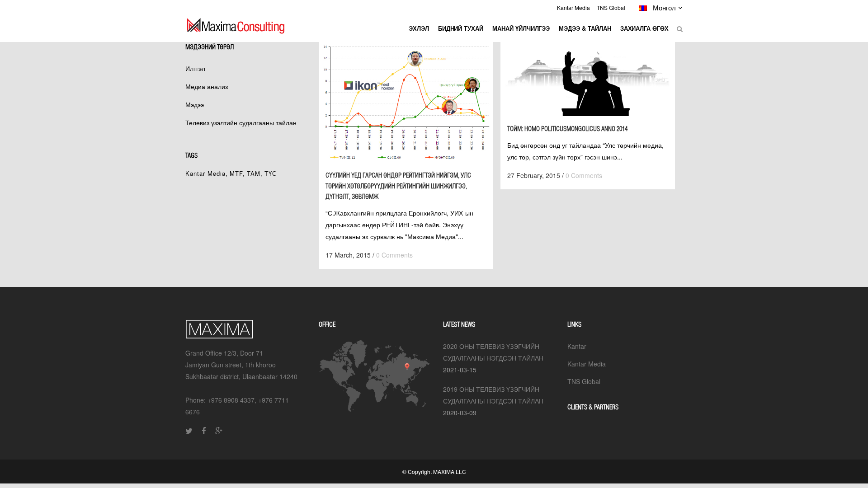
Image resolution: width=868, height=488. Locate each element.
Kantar (576, 346)
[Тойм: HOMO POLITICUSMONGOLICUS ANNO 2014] (587, 79)
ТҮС (270, 173)
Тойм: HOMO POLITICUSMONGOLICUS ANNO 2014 (567, 128)
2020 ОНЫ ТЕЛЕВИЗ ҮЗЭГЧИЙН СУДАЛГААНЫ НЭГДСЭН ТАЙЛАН (493, 352)
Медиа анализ (206, 86)
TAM (253, 173)
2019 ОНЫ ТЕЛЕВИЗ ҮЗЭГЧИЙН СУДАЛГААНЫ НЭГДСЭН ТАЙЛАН (493, 395)
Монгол (662, 7)
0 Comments (394, 254)
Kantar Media (573, 7)
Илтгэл (195, 68)
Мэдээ (194, 104)
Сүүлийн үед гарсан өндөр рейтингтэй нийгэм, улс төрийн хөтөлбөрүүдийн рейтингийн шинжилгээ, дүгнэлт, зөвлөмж (398, 186)
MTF (236, 173)
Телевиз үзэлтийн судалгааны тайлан (241, 122)
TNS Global (611, 7)
